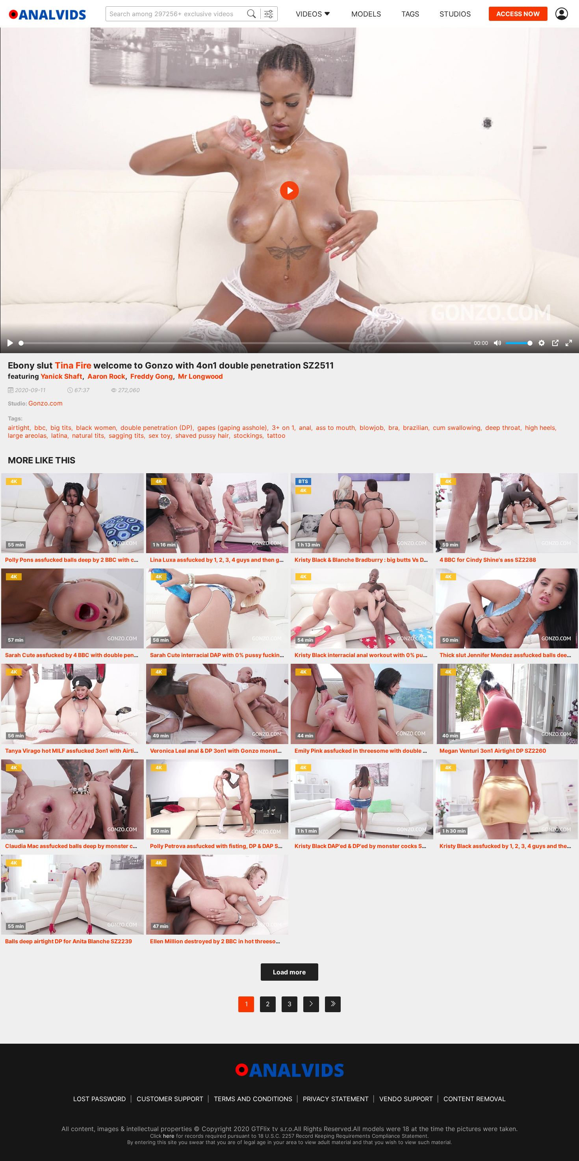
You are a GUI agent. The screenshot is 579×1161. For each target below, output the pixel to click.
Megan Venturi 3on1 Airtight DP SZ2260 (493, 750)
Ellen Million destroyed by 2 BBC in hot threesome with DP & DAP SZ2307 (247, 941)
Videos (309, 14)
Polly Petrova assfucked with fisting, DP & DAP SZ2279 (222, 846)
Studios (455, 14)
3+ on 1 (283, 427)
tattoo (276, 435)
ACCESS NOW (518, 14)
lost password (99, 1099)
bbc (40, 427)
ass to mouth (335, 427)
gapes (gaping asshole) (232, 427)
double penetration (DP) (157, 427)
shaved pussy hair (202, 435)
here (168, 1136)
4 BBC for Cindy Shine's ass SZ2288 (488, 559)
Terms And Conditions (253, 1099)
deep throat (502, 427)
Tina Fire (73, 365)
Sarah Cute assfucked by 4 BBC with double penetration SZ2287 (91, 655)
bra (393, 427)
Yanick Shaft (61, 376)
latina (59, 435)
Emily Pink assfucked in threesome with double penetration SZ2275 (385, 750)
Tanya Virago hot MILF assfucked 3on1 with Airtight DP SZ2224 (89, 750)
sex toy (159, 435)
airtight (19, 427)
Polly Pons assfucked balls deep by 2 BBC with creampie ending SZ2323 (102, 559)
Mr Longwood (200, 376)
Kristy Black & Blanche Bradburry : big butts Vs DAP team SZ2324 (381, 559)
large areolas (27, 435)
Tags (410, 14)
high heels (540, 427)
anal (305, 427)
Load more (289, 972)
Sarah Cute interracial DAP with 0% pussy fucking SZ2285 (228, 655)
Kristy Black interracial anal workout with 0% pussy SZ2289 (375, 655)
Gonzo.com (45, 403)
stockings (248, 435)
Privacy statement (336, 1099)
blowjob (372, 427)
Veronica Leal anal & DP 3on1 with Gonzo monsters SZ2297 (229, 750)
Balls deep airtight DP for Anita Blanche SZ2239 (68, 941)
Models (366, 14)
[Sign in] (563, 14)
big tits (60, 427)
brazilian (415, 427)
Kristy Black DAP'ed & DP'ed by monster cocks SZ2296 (367, 846)
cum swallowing (457, 427)
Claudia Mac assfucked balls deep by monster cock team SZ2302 (92, 846)
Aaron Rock (106, 376)
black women (96, 427)
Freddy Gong (151, 376)
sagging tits (126, 435)
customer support (170, 1099)
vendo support (406, 1099)
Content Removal (475, 1099)
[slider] (245, 343)
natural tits (88, 435)
